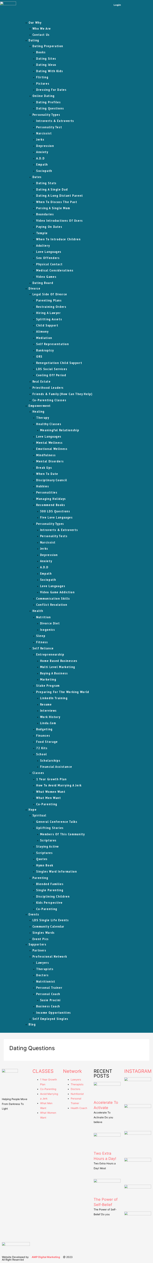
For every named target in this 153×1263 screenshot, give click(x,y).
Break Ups (44, 467)
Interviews (48, 710)
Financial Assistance (56, 766)
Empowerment (40, 405)
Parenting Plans (49, 300)
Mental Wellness (49, 442)
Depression (45, 146)
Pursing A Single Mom (53, 208)
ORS (39, 356)
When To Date (47, 474)
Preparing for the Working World (62, 692)
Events (34, 914)
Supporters (37, 944)
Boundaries (45, 214)
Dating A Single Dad (52, 189)
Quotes (42, 859)
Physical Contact (49, 264)
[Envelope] (148, 4)
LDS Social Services (51, 369)
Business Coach (48, 1006)
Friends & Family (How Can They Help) (62, 394)
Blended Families (49, 884)
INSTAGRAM (138, 1071)
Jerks (40, 139)
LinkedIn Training (54, 698)
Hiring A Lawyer (48, 313)
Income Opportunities (53, 1012)
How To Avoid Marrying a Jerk (59, 785)
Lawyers (42, 962)
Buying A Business (54, 673)
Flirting (42, 77)
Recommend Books (50, 505)
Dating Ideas (46, 64)
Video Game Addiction (57, 592)
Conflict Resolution (51, 604)
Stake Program (48, 685)
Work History (50, 717)
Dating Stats (46, 183)
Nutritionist (45, 981)
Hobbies (42, 486)
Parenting (40, 878)
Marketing (48, 679)
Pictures (42, 83)
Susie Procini (50, 1000)
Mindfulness (46, 455)
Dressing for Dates (51, 89)
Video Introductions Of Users (59, 220)
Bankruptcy (45, 350)
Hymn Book (44, 865)
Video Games (46, 276)
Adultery (43, 245)
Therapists (44, 969)
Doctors (42, 975)
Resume (46, 704)
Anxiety (42, 152)
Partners (39, 950)
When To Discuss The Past (56, 202)
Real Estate (41, 381)
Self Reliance (43, 648)
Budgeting (44, 729)
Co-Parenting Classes (49, 400)
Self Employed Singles (50, 1019)
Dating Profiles (48, 102)
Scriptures (48, 840)
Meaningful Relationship (59, 430)
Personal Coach (48, 994)
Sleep (40, 636)
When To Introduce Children (58, 239)
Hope (33, 809)
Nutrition (43, 617)
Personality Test (49, 127)
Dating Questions (50, 108)
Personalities (46, 492)
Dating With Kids (49, 71)
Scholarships (50, 760)
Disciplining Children (53, 896)
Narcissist (44, 133)
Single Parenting (49, 890)
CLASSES (43, 1071)
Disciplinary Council (51, 480)
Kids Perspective (49, 902)
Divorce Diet (50, 623)
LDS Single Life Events (50, 920)
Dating (34, 40)
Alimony (42, 331)
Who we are (41, 28)
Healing (38, 411)
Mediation (44, 338)
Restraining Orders (51, 306)
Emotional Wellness (51, 449)
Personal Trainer (49, 987)
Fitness (42, 642)
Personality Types (46, 114)
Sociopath (44, 171)
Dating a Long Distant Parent (59, 195)
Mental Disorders (50, 461)
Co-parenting (46, 804)
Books (41, 52)
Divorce (34, 288)
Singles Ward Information (56, 871)
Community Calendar (48, 926)
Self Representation (52, 344)
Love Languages (48, 251)
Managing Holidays (51, 499)
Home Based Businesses (58, 661)
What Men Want (48, 798)
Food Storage (47, 741)
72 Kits (41, 748)
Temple (42, 233)
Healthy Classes (48, 424)
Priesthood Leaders (48, 387)
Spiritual (39, 815)
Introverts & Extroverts (55, 121)
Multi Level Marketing (57, 667)
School (41, 754)
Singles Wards (43, 932)
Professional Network (49, 956)
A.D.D (40, 158)
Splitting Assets (49, 319)
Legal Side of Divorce (49, 294)
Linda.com (48, 723)
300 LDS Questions (55, 511)
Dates (37, 177)
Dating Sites (46, 58)
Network (72, 1071)
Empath (42, 164)
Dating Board (42, 283)
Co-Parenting (46, 909)
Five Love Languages (56, 517)
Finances (43, 735)
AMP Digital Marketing (46, 1257)
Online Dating (43, 96)
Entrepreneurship (50, 654)
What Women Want (50, 791)
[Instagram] (138, 4)
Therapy (42, 417)
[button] (86, 16)
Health (37, 611)
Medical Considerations (54, 270)
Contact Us (41, 34)
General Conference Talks (56, 821)
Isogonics (47, 629)
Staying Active (47, 846)
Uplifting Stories (50, 828)
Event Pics (40, 939)
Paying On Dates (49, 226)
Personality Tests (54, 536)
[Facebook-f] (128, 4)
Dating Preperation (47, 46)
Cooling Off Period (51, 375)
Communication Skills (53, 598)
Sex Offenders (48, 258)
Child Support (47, 325)
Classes (38, 773)
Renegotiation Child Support (59, 363)
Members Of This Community (62, 834)
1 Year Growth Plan (51, 779)
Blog (32, 1024)
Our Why (35, 22)
